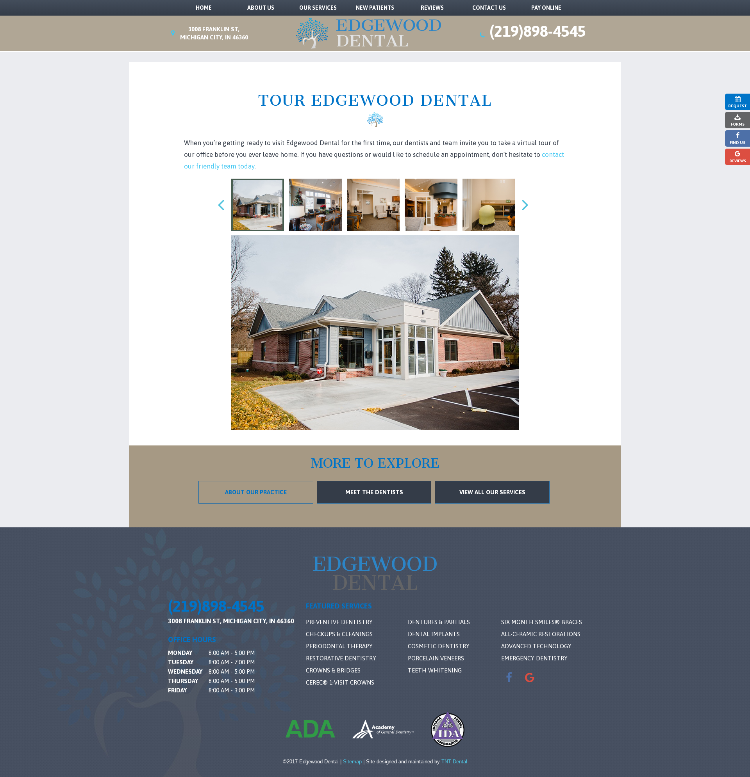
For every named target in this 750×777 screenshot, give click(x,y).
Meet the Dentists (374, 492)
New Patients (375, 8)
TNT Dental (454, 762)
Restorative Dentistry (341, 658)
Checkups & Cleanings (339, 634)
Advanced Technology (536, 646)
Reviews (432, 8)
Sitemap (352, 762)
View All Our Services (492, 492)
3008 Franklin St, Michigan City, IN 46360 (231, 620)
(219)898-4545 (537, 31)
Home (204, 8)
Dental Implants (434, 634)
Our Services (318, 8)
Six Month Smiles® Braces (541, 622)
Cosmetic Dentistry (439, 646)
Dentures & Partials (439, 622)
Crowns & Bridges (333, 670)
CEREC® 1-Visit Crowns (340, 682)
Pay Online (546, 8)
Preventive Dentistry (339, 622)
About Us (260, 8)
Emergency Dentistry (534, 658)
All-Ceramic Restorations (540, 634)
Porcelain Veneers (436, 658)
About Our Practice (256, 492)
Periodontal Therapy (339, 646)
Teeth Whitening (435, 670)
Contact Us (489, 8)
